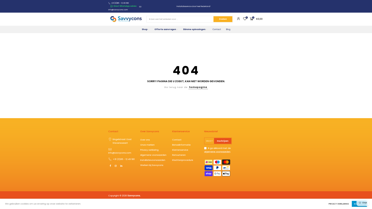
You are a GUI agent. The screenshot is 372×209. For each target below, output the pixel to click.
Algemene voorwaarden (153, 154)
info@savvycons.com (118, 9)
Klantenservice (180, 149)
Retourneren (179, 154)
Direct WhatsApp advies (125, 6)
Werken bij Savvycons (151, 165)
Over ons (145, 139)
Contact (216, 29)
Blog (228, 29)
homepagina (198, 87)
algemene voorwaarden (217, 151)
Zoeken (223, 19)
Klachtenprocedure (182, 160)
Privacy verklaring (149, 149)
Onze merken (147, 144)
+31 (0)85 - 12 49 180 (124, 159)
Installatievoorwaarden (152, 160)
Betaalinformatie (181, 144)
